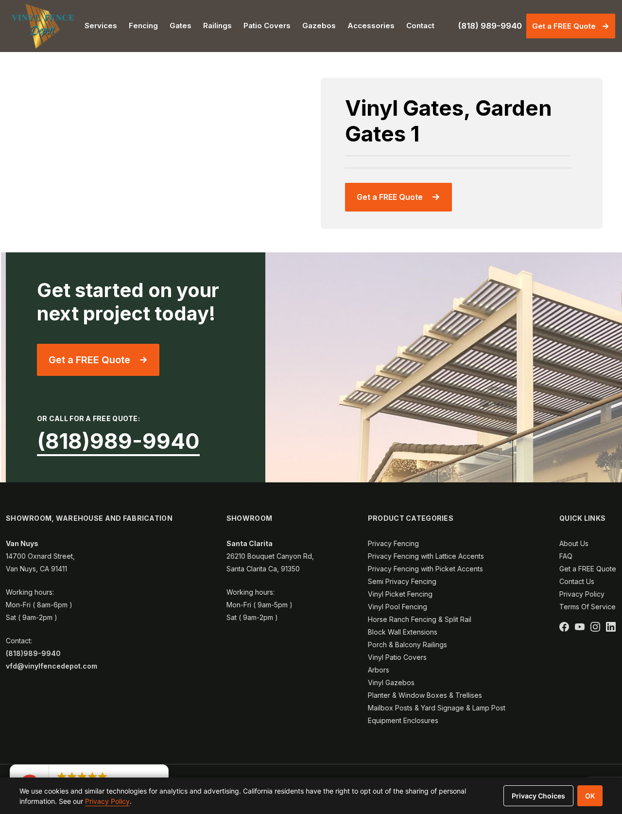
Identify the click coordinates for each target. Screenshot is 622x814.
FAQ (565, 556)
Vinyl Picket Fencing (400, 594)
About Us (573, 543)
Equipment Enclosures (403, 720)
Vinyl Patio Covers (397, 657)
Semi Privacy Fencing (402, 581)
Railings (217, 25)
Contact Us (576, 581)
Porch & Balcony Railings (407, 644)
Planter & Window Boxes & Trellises (425, 695)
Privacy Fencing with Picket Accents (425, 569)
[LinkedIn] (611, 627)
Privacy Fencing (393, 543)
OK (590, 796)
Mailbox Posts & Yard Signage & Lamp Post (436, 708)
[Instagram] (595, 627)
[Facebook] (564, 627)
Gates (180, 25)
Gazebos (319, 25)
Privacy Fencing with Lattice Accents (426, 556)
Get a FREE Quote (564, 26)
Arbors (378, 670)
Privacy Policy (582, 594)
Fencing (143, 25)
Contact (420, 25)
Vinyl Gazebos (391, 682)
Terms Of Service (587, 606)
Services (101, 25)
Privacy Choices (538, 796)
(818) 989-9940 (490, 26)
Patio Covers (267, 25)
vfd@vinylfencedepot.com (51, 666)
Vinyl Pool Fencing (397, 606)
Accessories (371, 25)
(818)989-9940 (118, 441)
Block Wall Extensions (402, 632)
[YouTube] (580, 627)
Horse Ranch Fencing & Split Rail (419, 619)
